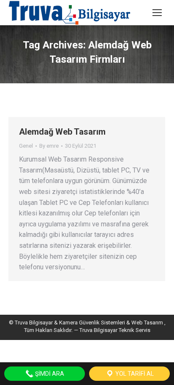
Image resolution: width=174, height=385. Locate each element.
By (49, 146)
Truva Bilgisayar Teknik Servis (114, 330)
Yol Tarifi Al (134, 373)
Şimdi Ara (49, 373)
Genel (26, 146)
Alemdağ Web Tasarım (62, 132)
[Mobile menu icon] (157, 12)
